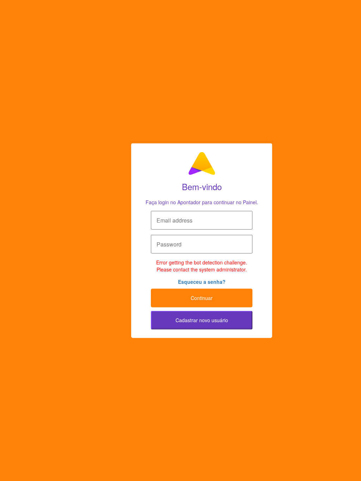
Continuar (202, 297)
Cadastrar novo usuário (202, 320)
